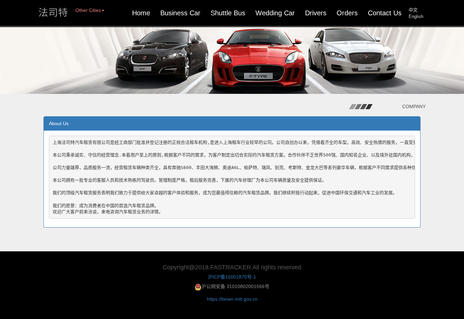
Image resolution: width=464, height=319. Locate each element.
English (416, 16)
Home (141, 13)
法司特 (53, 12)
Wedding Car (275, 13)
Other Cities (88, 10)
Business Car (180, 13)
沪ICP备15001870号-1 (232, 277)
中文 (413, 10)
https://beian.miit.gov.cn (232, 299)
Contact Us (384, 13)
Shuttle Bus (228, 13)
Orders (347, 13)
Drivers (315, 13)
